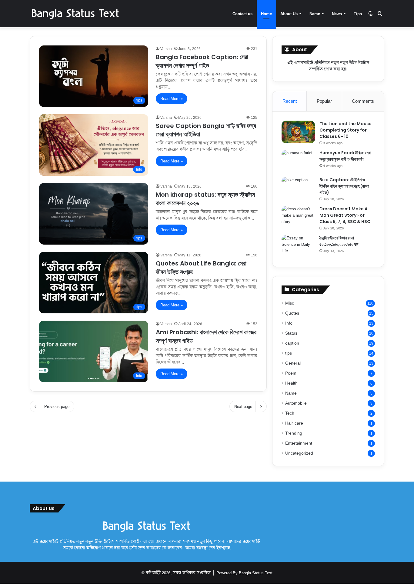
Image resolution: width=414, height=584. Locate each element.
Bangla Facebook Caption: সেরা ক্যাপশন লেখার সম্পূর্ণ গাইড (202, 61)
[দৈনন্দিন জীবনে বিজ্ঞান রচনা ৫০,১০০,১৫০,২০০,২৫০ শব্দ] (298, 246)
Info (288, 323)
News (337, 14)
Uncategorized (299, 453)
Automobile (296, 403)
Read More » (171, 98)
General (293, 363)
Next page (243, 406)
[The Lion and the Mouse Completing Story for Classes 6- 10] (298, 132)
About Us (289, 14)
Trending (293, 433)
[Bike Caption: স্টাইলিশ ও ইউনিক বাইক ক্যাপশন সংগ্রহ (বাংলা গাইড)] (298, 188)
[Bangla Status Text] (75, 13)
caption (292, 343)
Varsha (166, 49)
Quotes (292, 313)
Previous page (56, 406)
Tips (358, 14)
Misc (289, 303)
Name (314, 14)
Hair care (294, 423)
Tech (289, 413)
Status (291, 333)
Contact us (242, 14)
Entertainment (298, 443)
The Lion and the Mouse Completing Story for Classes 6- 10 (345, 130)
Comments (363, 101)
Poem (290, 373)
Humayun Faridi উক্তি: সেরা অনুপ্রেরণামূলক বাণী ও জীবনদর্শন (345, 156)
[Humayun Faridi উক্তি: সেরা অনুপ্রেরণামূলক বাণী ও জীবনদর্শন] (298, 161)
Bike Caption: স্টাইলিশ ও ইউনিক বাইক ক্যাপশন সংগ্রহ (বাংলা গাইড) (344, 186)
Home (266, 14)
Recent (289, 101)
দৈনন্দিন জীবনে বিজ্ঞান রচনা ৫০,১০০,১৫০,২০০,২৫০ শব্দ (338, 241)
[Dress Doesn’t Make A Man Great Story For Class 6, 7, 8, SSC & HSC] (298, 217)
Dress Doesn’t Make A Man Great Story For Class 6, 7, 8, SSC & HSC (345, 215)
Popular (324, 101)
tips (288, 353)
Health (291, 383)
